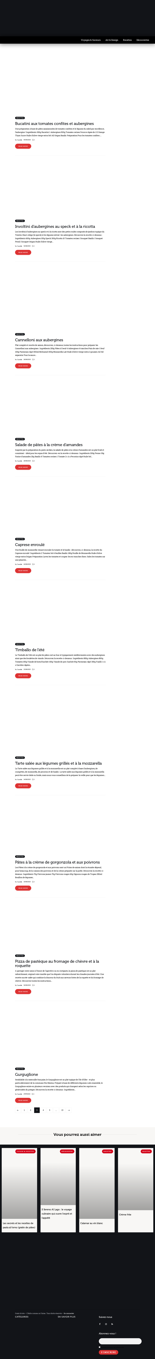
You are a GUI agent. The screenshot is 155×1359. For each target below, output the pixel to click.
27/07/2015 (27, 1094)
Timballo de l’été (29, 649)
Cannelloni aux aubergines (39, 340)
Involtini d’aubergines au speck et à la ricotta (55, 226)
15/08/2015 (27, 669)
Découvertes (143, 39)
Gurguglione (26, 1074)
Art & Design (111, 39)
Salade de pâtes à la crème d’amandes (48, 444)
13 (62, 1109)
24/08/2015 (27, 564)
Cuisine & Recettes (22, 1352)
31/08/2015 (27, 246)
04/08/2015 (27, 985)
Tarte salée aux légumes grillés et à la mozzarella (58, 763)
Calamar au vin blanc (91, 1223)
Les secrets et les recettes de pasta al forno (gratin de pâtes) (19, 1225)
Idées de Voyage (24, 1327)
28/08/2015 (27, 359)
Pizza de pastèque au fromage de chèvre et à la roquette (57, 963)
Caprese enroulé (29, 544)
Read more (23, 146)
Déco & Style (22, 1347)
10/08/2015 (27, 882)
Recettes (127, 39)
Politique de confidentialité (69, 1335)
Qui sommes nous (65, 1322)
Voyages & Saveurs (91, 39)
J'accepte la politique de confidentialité (112, 1347)
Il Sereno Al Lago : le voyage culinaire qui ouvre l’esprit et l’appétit (57, 1213)
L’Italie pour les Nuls (25, 1332)
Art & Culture (22, 1342)
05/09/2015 (27, 140)
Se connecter (69, 1313)
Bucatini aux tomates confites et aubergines (54, 123)
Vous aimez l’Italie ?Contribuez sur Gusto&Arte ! (69, 1328)
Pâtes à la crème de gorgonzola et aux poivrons (57, 862)
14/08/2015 (27, 779)
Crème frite (125, 1214)
